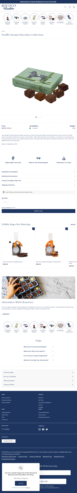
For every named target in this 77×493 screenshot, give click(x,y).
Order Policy (5, 415)
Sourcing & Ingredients (44, 402)
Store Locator (42, 415)
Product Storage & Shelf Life (11, 180)
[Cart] (69, 7)
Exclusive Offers (6, 402)
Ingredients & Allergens (10, 172)
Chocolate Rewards (43, 412)
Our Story (41, 400)
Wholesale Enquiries (44, 417)
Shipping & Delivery (8, 185)
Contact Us (5, 419)
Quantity (5, 198)
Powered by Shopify (8, 459)
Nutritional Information (9, 176)
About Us (40, 398)
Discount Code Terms (9, 456)
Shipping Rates (6, 412)
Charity (40, 405)
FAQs (3, 417)
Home (3, 31)
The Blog (40, 407)
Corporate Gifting (6, 400)
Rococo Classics (6, 398)
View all (73, 224)
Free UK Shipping (6, 207)
